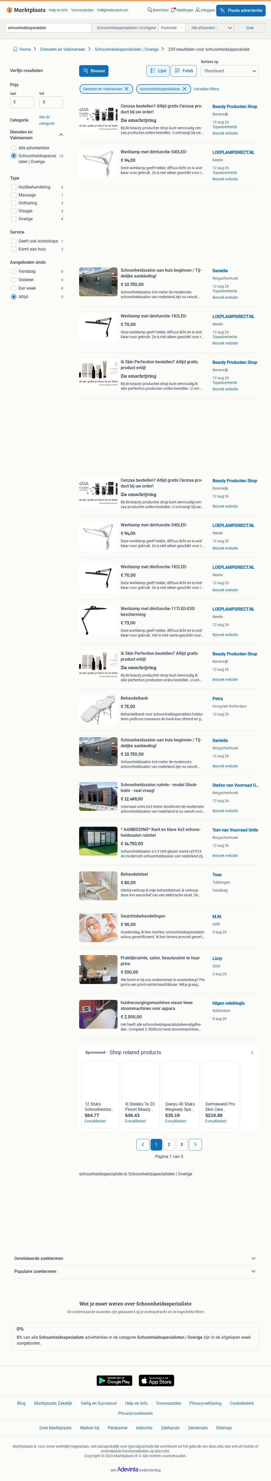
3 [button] (181, 1144)
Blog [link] (21, 1403)
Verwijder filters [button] (206, 89)
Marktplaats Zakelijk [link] (53, 1403)
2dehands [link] (170, 1427)
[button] (181, 10)
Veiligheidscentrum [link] (112, 10)
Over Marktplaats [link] (55, 1427)
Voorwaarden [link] (82, 10)
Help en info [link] (58, 10)
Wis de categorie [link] (47, 120)
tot (41, 93)
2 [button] (169, 1144)
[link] (25, 10)
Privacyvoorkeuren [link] (135, 1413)
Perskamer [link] (118, 1427)
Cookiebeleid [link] (242, 1403)
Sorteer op (209, 62)
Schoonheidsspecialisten (160, 89)
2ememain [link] (198, 1427)
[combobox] (48, 27)
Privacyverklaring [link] (205, 1403)
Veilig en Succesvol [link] (99, 1403)
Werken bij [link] (89, 1427)
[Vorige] (143, 1145)
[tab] (158, 71)
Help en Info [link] (136, 1403)
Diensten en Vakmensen (102, 89)
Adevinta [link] (144, 1427)
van (13, 93)
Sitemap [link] (224, 1427)
